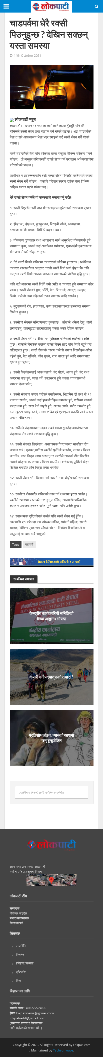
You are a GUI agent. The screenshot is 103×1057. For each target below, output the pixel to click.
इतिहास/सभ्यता (25, 963)
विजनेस (20, 954)
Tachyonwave (63, 1050)
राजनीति (21, 946)
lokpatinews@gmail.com (35, 1013)
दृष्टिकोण (21, 972)
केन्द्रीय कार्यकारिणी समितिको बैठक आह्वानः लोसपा (52, 615)
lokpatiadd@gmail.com (28, 1018)
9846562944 (35, 1008)
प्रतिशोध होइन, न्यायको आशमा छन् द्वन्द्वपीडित (51, 737)
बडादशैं (29, 544)
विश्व (18, 980)
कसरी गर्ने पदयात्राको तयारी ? (52, 676)
